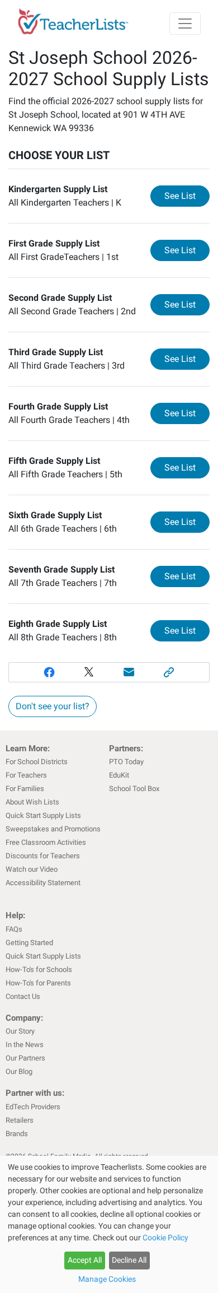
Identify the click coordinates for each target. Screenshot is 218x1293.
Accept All (85, 1259)
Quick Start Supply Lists (43, 815)
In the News (25, 1044)
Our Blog (19, 1071)
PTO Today (126, 761)
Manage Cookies (107, 1279)
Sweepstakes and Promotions (53, 829)
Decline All (129, 1259)
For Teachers (26, 775)
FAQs (14, 929)
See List (187, 195)
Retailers (20, 1120)
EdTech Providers (33, 1107)
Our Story (20, 1031)
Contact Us (23, 996)
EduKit (119, 775)
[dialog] (109, 1224)
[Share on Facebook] (49, 672)
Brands (17, 1133)
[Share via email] (129, 672)
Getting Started (29, 942)
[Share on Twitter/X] (89, 672)
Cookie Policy (165, 1237)
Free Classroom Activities (46, 842)
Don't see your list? (52, 706)
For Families (25, 788)
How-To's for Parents (38, 983)
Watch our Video (32, 869)
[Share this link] (169, 672)
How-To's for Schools (39, 969)
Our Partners (25, 1058)
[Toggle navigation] (185, 23)
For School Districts (37, 761)
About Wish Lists (32, 802)
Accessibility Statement (43, 882)
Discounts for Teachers (43, 856)
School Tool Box (134, 788)
